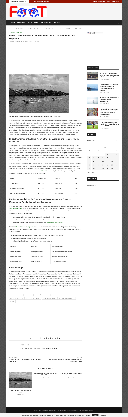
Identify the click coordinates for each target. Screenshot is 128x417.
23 (112, 165)
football (55, 295)
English (92, 33)
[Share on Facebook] (46, 338)
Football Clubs (46, 22)
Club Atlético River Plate (33, 28)
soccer (12, 301)
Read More (103, 415)
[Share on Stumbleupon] (55, 338)
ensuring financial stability (39, 171)
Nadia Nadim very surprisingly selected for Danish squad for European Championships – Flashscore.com (109, 111)
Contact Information (99, 1)
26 (94, 168)
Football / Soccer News (18, 22)
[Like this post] (44, 338)
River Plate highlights (49, 298)
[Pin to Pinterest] (50, 338)
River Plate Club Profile (33, 298)
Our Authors (115, 1)
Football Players (33, 22)
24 (116, 165)
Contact (56, 22)
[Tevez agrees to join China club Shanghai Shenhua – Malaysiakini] (92, 100)
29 (107, 168)
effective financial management (24, 227)
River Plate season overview (66, 298)
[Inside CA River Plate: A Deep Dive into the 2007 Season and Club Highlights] (20, 380)
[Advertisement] (85, 11)
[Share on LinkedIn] (52, 338)
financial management (15, 208)
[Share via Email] (59, 338)
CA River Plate (28, 295)
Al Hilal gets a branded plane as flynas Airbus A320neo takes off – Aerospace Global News (109, 75)
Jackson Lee (24, 345)
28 (103, 168)
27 (98, 168)
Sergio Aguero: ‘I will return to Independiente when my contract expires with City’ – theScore (109, 87)
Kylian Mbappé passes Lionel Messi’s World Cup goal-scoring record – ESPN (109, 124)
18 (89, 165)
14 (103, 161)
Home (10, 28)
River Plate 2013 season (16, 298)
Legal (108, 1)
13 (98, 161)
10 (116, 158)
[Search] (118, 22)
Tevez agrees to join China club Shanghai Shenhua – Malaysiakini (109, 99)
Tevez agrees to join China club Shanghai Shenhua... (46, 1)
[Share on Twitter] (48, 338)
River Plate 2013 (65, 295)
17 (116, 161)
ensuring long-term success (55, 222)
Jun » (92, 172)
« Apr (88, 172)
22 (107, 165)
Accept (95, 415)
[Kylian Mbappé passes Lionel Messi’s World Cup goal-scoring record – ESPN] (92, 125)
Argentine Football (15, 295)
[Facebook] (113, 22)
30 (112, 168)
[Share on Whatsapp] (57, 338)
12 (94, 161)
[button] (30, 1)
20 (98, 165)
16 (112, 161)
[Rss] (115, 22)
